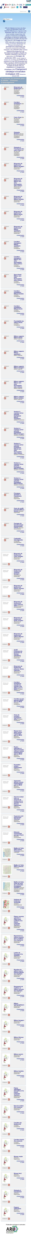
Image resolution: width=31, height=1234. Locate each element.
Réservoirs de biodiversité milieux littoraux (19, 635)
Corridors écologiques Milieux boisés (18, 307)
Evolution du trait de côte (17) (15, 65)
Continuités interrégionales (18, 539)
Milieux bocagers (19, 1020)
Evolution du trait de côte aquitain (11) (15, 64)
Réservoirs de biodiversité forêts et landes (18, 619)
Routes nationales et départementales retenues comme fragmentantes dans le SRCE (19, 750)
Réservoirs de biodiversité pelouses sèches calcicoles (19, 668)
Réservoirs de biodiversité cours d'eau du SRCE (18, 604)
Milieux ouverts (18, 1054)
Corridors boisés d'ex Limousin (19, 1140)
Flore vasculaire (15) (20, 32)
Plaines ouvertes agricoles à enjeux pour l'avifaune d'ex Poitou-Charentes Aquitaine (19, 921)
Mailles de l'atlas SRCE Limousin (19, 865)
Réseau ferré (18, 1173)
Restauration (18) (22, 63)
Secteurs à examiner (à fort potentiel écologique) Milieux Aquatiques (18, 415)
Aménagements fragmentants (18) (15, 46)
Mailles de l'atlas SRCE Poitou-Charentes (19, 849)
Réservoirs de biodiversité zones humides (18, 555)
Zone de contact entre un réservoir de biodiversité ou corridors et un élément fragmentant (19, 801)
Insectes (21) (8, 31)
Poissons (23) (9, 32)
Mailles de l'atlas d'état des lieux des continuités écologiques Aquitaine (19, 884)
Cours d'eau (18, 117)
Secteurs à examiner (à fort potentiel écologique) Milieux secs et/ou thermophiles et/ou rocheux (18, 448)
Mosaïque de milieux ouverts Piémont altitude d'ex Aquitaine (19, 972)
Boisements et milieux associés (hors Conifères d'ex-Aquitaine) (19, 938)
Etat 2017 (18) (12, 40)
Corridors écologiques (18, 103)
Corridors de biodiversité (18, 1123)
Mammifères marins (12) (18, 29)
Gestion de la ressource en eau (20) (15, 60)
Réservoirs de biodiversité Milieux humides (19, 198)
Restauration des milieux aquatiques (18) (15, 62)
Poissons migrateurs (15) (19, 31)
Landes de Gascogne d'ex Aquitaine (18, 954)
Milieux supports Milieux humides (19, 397)
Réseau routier (18, 1156)
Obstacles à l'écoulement (18, 1191)
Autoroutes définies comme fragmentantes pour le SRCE (18, 783)
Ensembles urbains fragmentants (18, 766)
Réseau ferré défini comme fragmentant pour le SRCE (18, 733)
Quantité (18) (17, 38)
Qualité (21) (10, 38)
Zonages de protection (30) (15, 57)
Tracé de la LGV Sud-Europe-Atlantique (18, 817)
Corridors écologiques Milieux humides (19, 292)
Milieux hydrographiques (19, 1004)
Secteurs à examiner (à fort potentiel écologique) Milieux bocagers (19, 431)
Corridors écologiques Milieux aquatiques (17, 244)
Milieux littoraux (19, 1037)
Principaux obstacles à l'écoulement (18, 495)
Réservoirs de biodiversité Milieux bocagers (19, 165)
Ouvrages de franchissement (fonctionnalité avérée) (18, 525)
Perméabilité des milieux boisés (19, 321)
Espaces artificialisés (17, 1208)
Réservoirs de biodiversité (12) (13, 48)
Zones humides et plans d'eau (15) (15, 34)
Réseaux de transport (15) (15, 45)
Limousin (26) (17, 50)
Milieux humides (19, 1071)
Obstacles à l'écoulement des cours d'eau (19, 149)
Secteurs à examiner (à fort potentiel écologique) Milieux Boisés (18, 480)
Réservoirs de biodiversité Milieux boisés (18, 213)
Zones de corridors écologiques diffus (17, 717)
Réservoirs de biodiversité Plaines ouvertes (19, 587)
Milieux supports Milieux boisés (19, 337)
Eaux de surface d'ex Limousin (19, 1106)
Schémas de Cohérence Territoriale (17, 901)
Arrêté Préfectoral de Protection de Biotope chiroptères (18, 652)
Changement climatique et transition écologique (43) (16, 71)
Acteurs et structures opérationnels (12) (15, 43)
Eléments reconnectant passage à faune (19, 833)
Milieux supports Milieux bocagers (19, 367)
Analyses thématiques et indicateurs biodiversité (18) (15, 37)
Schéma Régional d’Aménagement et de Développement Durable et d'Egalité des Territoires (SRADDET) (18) (15, 52)
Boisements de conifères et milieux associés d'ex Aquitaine (19, 988)
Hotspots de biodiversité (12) (13, 35)
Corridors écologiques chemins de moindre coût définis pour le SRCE (18, 686)
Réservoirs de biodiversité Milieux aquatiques (18, 229)
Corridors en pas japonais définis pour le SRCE (19, 700)
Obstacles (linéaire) (17, 133)
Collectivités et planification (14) (17, 42)
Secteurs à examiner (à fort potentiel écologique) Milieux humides (19, 465)
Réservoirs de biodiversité (18, 87)
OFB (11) (7, 28)
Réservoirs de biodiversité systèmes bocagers (18, 572)
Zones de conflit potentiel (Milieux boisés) (19, 510)
